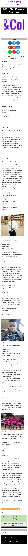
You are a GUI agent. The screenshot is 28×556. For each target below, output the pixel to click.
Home (8, 4)
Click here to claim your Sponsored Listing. (14, 524)
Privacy (21, 538)
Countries (20, 4)
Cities (13, 4)
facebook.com (5, 533)
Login (16, 541)
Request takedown (6, 513)
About (7, 538)
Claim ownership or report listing (10, 509)
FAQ (11, 541)
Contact (13, 538)
